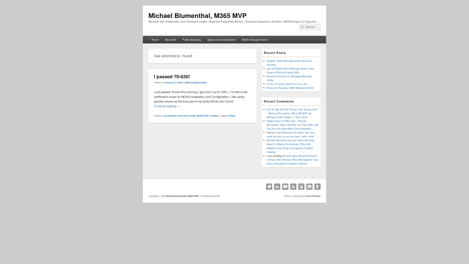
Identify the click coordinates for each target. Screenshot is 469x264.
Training (214, 115)
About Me (170, 39)
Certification (170, 115)
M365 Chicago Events (254, 39)
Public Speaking (191, 39)
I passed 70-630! (172, 76)
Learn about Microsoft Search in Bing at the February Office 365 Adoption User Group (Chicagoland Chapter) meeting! (292, 159)
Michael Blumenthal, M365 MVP (197, 15)
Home (155, 39)
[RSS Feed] (293, 187)
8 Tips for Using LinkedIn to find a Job (287, 84)
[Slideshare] (301, 187)
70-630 (231, 115)
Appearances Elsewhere (221, 39)
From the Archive (187, 115)
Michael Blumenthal (196, 82)
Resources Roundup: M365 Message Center (290, 87)
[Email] (309, 187)
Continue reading (167, 106)
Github (317, 187)
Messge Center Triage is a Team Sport (287, 117)
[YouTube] (285, 187)
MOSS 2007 (203, 115)
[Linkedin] (277, 187)
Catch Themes (313, 196)
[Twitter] (269, 187)
